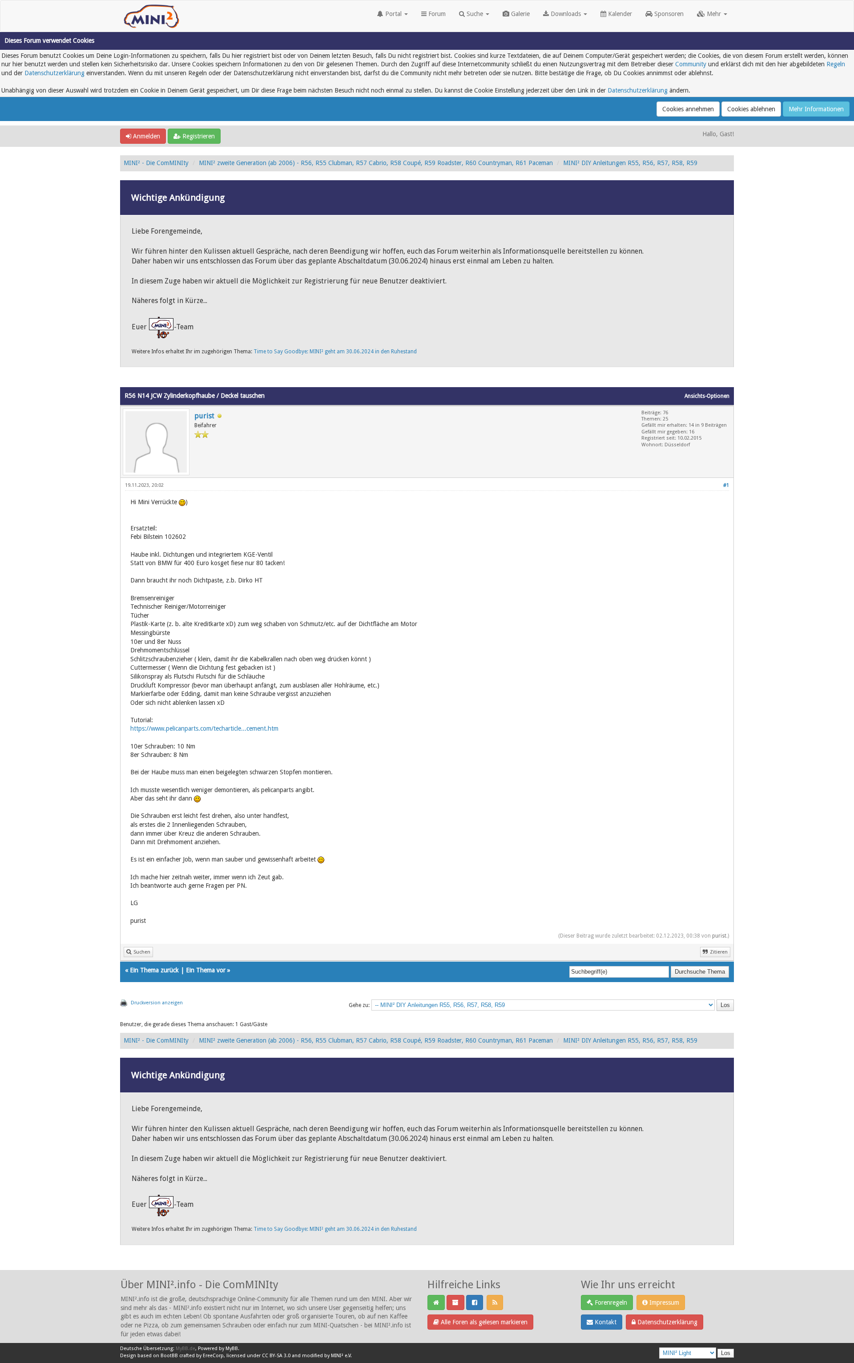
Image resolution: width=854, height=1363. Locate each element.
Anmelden (145, 136)
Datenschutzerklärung (54, 73)
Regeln (835, 64)
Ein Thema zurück (154, 970)
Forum (436, 13)
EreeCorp (213, 1356)
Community (690, 64)
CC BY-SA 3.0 (276, 1356)
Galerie (519, 13)
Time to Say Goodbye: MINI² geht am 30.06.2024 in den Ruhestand (335, 351)
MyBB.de (185, 1348)
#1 (726, 485)
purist (204, 416)
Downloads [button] (566, 13)
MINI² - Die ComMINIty (156, 162)
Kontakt (604, 1322)
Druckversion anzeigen (157, 1003)
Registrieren (198, 136)
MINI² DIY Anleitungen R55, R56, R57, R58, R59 (630, 162)
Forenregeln (610, 1302)
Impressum (663, 1302)
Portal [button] (393, 13)
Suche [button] (475, 13)
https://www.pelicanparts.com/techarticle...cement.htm (204, 728)
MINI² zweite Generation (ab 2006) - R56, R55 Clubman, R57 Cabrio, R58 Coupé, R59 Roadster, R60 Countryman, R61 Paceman (376, 162)
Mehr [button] (714, 13)
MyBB (232, 1348)
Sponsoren (668, 13)
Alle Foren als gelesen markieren (483, 1322)
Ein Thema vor (206, 970)
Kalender (619, 13)
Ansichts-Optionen (707, 396)
